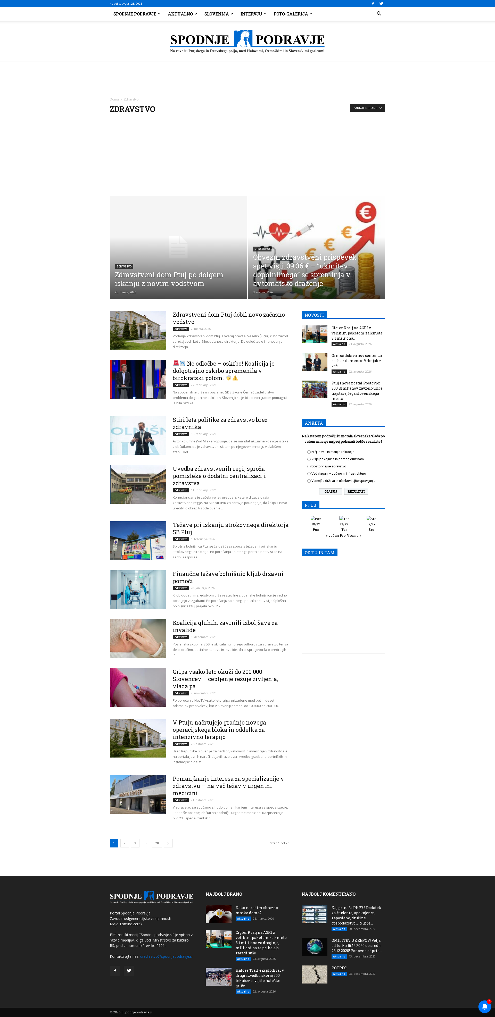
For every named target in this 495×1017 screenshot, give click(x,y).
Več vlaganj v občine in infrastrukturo (338, 473)
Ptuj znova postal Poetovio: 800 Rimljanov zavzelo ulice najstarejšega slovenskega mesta (357, 391)
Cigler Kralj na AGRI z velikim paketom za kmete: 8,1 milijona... (357, 333)
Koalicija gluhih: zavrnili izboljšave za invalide (225, 626)
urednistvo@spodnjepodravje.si (166, 956)
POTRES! (339, 967)
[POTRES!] (314, 974)
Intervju (251, 13)
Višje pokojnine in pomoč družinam (337, 459)
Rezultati (356, 491)
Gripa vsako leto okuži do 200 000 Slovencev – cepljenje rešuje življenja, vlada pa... (225, 679)
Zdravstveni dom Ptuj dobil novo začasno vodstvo (229, 318)
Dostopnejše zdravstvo (328, 466)
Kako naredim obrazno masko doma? (257, 910)
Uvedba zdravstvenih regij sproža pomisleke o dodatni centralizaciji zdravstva (219, 476)
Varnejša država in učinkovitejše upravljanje (343, 481)
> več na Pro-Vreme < (343, 535)
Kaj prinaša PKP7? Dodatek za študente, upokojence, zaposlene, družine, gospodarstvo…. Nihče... (356, 915)
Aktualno (180, 13)
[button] (379, 14)
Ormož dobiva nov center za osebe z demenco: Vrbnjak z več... (357, 360)
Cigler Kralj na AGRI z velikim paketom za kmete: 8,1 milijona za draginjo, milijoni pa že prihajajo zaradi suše (261, 942)
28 (157, 843)
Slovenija (216, 13)
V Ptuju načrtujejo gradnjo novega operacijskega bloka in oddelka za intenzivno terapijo (219, 730)
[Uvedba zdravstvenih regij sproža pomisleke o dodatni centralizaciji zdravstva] (138, 484)
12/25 (344, 527)
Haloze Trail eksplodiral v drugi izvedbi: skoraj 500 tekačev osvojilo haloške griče (260, 978)
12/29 (371, 527)
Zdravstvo (124, 266)
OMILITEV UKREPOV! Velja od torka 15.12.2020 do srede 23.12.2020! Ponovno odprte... (357, 945)
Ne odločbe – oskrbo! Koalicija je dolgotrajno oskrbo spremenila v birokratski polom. (224, 371)
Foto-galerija (291, 13)
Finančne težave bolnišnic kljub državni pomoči (228, 577)
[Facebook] (373, 3)
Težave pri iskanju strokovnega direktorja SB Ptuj (230, 528)
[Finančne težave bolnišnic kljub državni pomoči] (138, 589)
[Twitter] (381, 3)
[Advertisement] (247, 157)
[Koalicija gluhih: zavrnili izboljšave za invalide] (138, 638)
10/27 (316, 527)
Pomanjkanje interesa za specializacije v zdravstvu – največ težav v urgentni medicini (228, 786)
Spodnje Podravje (134, 13)
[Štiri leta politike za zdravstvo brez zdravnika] (138, 435)
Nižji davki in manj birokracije (332, 452)
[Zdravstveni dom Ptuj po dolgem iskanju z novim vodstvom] (178, 247)
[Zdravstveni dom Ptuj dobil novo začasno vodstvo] (138, 330)
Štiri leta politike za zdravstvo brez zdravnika (220, 423)
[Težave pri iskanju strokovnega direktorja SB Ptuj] (138, 540)
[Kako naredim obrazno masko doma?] (219, 914)
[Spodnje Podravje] (247, 41)
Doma (114, 99)
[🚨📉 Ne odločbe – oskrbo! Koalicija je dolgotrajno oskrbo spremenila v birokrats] (138, 379)
